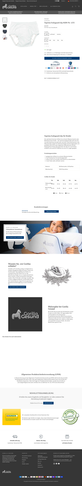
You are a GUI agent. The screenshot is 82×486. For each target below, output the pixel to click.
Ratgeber (24, 459)
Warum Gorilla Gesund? (32, 1)
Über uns (39, 461)
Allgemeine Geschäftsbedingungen (43, 456)
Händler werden (25, 463)
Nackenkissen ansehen (15, 237)
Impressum (40, 465)
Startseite (46, 18)
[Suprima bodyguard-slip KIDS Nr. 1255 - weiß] (45, 131)
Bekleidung (44, 6)
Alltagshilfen (55, 6)
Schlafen (24, 6)
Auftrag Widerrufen (42, 459)
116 (46, 40)
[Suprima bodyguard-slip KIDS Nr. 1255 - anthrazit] (46, 131)
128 (50, 40)
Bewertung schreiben (51, 211)
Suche (23, 461)
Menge (46, 44)
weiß (47, 34)
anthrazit (52, 34)
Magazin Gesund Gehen (20, 1)
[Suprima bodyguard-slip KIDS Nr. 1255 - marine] (48, 131)
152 (58, 40)
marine (59, 34)
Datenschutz (40, 467)
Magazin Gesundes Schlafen (8, 1)
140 (54, 40)
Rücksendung (25, 457)
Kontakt (39, 463)
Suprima (47, 20)
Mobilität (33, 6)
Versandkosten (54, 27)
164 (62, 40)
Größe (46, 37)
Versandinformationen (27, 455)
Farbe (46, 31)
